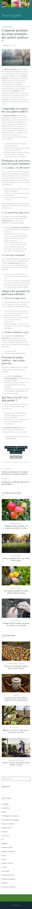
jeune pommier (19, 450)
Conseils (16, 695)
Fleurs (4, 855)
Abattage (5, 804)
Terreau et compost (8, 887)
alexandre (6, 45)
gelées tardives (22, 447)
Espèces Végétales (8, 851)
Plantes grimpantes (8, 879)
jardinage (10, 450)
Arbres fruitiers (7, 26)
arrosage (15, 419)
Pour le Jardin (16, 905)
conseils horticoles (10, 447)
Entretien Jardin (7, 847)
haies (15, 389)
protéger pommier (16, 452)
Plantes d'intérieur (8, 875)
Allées (4, 812)
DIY (3, 839)
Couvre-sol (5, 835)
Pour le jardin (11, 15)
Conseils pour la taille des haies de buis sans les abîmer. (15, 483)
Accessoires (6, 808)
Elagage (16, 727)
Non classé (5, 871)
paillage (6, 171)
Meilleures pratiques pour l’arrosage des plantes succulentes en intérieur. (15, 473)
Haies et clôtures (7, 863)
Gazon (4, 859)
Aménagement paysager (10, 820)
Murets (4, 867)
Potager (4, 883)
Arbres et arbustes (8, 824)
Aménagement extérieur (16, 663)
